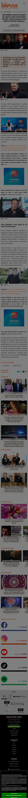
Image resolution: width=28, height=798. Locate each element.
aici (23, 781)
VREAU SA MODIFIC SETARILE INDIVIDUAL (13, 795)
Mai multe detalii (16, 777)
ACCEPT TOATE (14, 793)
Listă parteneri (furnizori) (4, 791)
